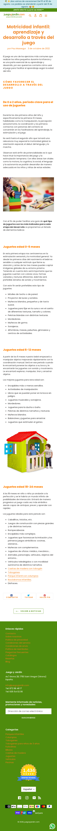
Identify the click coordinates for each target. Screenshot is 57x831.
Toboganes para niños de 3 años (23, 743)
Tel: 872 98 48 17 (14, 688)
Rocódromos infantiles (19, 579)
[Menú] (46, 15)
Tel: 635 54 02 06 (14, 691)
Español (27, 789)
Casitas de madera (16, 752)
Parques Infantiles (15, 734)
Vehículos (10, 759)
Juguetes (10, 756)
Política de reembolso (17, 649)
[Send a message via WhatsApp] (52, 826)
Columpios (11, 737)
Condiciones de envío (17, 646)
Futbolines (11, 746)
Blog (8, 661)
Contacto (11, 633)
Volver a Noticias (30, 611)
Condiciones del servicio (18, 642)
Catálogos (11, 655)
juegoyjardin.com (32, 822)
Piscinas (10, 762)
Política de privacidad (17, 639)
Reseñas (10, 658)
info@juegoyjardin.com (17, 685)
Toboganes (14, 572)
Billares (9, 749)
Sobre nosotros (13, 636)
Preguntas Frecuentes (17, 652)
